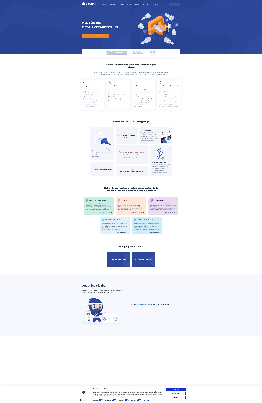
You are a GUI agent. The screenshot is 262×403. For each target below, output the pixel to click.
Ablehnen (176, 397)
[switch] (114, 400)
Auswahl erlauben (176, 393)
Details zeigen (147, 400)
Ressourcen (137, 4)
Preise (129, 4)
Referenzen (121, 4)
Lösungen (112, 4)
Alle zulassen (176, 389)
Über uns (145, 4)
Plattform (104, 4)
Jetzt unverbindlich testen (95, 36)
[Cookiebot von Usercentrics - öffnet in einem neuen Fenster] (84, 400)
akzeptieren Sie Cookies (143, 304)
